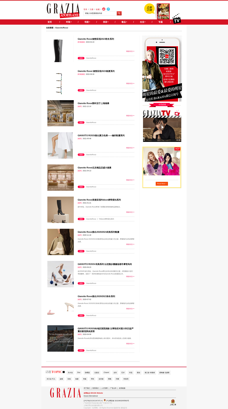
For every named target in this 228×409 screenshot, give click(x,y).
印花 (130, 373)
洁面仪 (96, 373)
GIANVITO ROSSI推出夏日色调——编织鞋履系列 (101, 135)
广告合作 (113, 388)
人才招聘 (104, 388)
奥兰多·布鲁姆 (150, 373)
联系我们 (95, 388)
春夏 (77, 379)
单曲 (84, 379)
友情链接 (122, 388)
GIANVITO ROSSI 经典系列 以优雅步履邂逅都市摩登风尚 (105, 264)
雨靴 (109, 379)
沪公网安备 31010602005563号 (117, 401)
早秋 (92, 379)
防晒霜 (87, 373)
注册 (91, 9)
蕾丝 (138, 373)
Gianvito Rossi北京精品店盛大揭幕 (94, 168)
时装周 (126, 379)
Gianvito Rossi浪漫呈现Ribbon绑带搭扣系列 (99, 200)
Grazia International (91, 396)
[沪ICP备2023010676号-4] (93, 401)
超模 (61, 379)
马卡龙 (70, 373)
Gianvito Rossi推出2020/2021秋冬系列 (96, 296)
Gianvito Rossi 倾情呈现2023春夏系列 (96, 71)
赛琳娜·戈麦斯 (164, 373)
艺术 (123, 373)
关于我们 (87, 388)
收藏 (98, 9)
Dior (78, 372)
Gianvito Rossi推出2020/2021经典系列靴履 (98, 232)
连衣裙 (101, 379)
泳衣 (115, 373)
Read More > (162, 184)
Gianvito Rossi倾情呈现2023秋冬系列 (96, 39)
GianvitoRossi (91, 58)
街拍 (69, 379)
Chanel (106, 372)
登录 (85, 9)
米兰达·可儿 (51, 379)
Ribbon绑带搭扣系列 (106, 219)
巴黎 (117, 379)
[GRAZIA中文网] (63, 10)
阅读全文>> (130, 51)
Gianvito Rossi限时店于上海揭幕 (93, 103)
